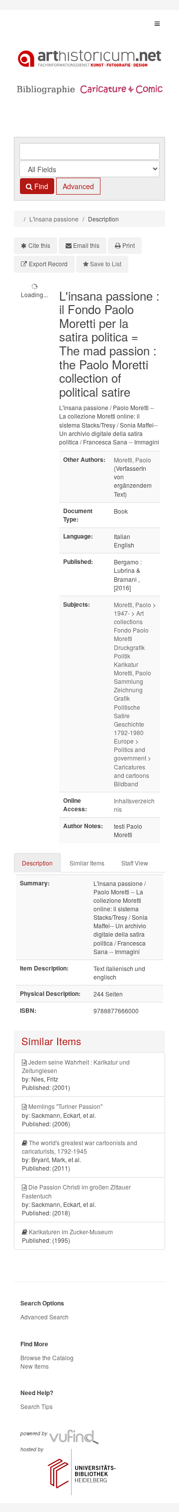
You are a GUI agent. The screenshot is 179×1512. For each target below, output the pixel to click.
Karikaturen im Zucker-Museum (71, 1231)
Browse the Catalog (47, 1357)
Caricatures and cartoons (131, 770)
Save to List (105, 263)
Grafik (122, 698)
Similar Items (87, 863)
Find (40, 186)
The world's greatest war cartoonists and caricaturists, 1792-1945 (79, 1146)
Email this (86, 245)
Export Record (48, 263)
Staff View (134, 863)
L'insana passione (54, 219)
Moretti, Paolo (132, 459)
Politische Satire (127, 711)
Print (128, 245)
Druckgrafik (129, 647)
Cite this (39, 245)
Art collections (129, 617)
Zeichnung (128, 689)
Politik (122, 655)
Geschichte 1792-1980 (129, 728)
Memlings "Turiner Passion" (65, 1106)
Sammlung (128, 681)
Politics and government (130, 753)
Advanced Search (44, 1316)
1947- (122, 613)
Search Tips (36, 1406)
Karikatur (126, 664)
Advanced (78, 186)
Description (37, 863)
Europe (124, 741)
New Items (34, 1366)
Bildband (126, 783)
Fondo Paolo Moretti (131, 634)
